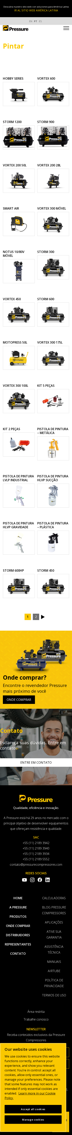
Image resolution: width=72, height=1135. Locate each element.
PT (35, 21)
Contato (18, 953)
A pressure (18, 907)
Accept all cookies (33, 1109)
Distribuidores (18, 935)
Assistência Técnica (54, 950)
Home (17, 898)
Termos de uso (54, 995)
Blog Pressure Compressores (54, 910)
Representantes (18, 944)
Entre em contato (36, 762)
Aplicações (54, 922)
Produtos (18, 916)
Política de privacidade (54, 983)
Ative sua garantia (54, 934)
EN (30, 21)
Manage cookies (33, 1119)
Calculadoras (54, 898)
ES (40, 21)
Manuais (54, 962)
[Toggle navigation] (66, 28)
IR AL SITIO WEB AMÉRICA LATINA (36, 10)
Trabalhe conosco (36, 1019)
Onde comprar (19, 700)
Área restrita (36, 1011)
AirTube (54, 971)
